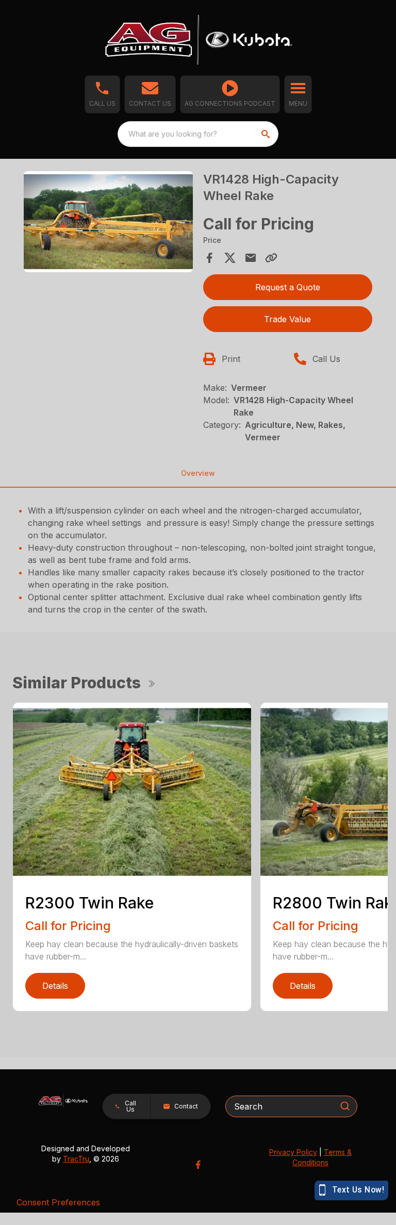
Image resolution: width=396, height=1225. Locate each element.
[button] (102, 94)
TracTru (76, 1158)
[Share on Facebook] (209, 258)
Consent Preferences (58, 1202)
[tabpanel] (108, 223)
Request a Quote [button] (287, 287)
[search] (266, 134)
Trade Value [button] (287, 319)
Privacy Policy (293, 1152)
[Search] (345, 1106)
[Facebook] (198, 1164)
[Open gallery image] (108, 222)
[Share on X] (230, 258)
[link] (230, 94)
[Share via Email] (250, 258)
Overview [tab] (198, 473)
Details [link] (55, 986)
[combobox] (198, 134)
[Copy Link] (271, 258)
